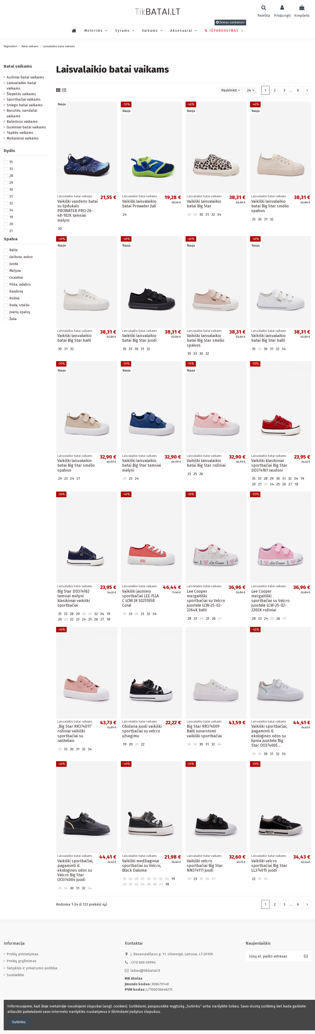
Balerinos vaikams (22, 121)
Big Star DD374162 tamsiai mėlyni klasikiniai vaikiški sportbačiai (73, 598)
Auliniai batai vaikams (25, 77)
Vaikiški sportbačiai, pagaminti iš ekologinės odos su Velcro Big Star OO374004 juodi (75, 870)
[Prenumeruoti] (305, 956)
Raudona (16, 291)
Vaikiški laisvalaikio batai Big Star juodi (139, 338)
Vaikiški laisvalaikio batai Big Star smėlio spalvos (270, 206)
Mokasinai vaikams (23, 138)
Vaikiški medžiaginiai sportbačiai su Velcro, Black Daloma (141, 866)
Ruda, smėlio (19, 305)
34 (11, 210)
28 (11, 176)
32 (11, 203)
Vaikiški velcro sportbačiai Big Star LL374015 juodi (269, 866)
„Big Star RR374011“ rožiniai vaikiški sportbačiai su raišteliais (74, 733)
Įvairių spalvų (19, 312)
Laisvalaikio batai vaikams (21, 86)
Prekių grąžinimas (21, 961)
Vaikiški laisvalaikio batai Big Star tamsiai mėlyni (141, 465)
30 (11, 189)
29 (11, 183)
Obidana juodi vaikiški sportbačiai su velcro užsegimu (142, 731)
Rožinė (14, 298)
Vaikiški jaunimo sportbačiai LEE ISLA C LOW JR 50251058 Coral (140, 598)
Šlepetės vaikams (21, 94)
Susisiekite (15, 975)
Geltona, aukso (21, 257)
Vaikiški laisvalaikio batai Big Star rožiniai (206, 463)
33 (11, 169)
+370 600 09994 (143, 962)
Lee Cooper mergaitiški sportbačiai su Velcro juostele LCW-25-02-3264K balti (206, 601)
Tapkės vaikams (20, 132)
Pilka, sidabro (20, 284)
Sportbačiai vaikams (24, 99)
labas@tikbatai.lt (145, 970)
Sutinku (19, 1022)
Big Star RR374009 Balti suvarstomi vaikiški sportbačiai (204, 731)
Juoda (13, 264)
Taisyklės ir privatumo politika (32, 968)
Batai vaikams (18, 66)
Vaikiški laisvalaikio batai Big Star (204, 203)
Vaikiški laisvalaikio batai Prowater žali (139, 203)
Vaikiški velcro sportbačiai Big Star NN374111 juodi (205, 866)
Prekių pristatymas (22, 954)
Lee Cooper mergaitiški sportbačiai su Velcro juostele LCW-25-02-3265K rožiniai (270, 601)
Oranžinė (16, 278)
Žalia (12, 319)
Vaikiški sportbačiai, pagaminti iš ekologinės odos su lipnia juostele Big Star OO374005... (269, 736)
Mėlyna (15, 271)
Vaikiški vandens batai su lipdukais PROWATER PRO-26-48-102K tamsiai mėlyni (77, 211)
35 (11, 162)
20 (11, 224)
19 (11, 217)
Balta (13, 250)
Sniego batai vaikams (25, 105)
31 (11, 196)
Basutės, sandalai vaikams (22, 113)
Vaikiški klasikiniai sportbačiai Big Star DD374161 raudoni (269, 465)
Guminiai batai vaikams (26, 127)
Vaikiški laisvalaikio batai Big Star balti (74, 338)
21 (11, 231)
